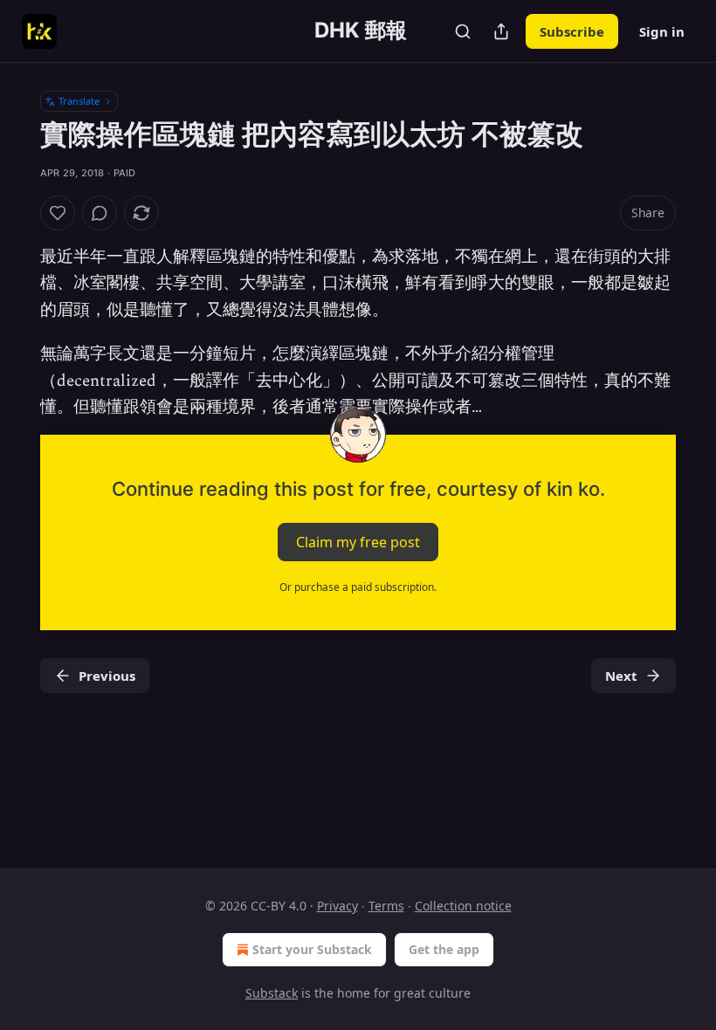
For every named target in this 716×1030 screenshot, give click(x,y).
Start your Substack (312, 949)
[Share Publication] (501, 31)
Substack (271, 993)
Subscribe (572, 31)
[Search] (462, 31)
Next (621, 675)
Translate (79, 100)
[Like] (57, 213)
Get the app (444, 949)
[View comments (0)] (99, 213)
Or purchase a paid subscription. (358, 587)
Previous (107, 675)
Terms (386, 905)
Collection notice (463, 905)
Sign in (662, 31)
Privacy (337, 905)
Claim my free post (358, 542)
